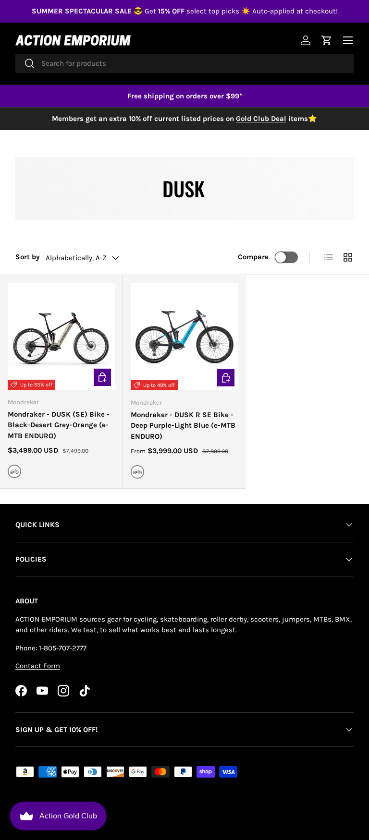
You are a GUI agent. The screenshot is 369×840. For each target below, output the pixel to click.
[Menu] (347, 40)
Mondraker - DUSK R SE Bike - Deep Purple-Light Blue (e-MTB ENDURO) (183, 425)
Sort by (27, 256)
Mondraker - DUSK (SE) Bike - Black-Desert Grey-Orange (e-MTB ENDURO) (59, 425)
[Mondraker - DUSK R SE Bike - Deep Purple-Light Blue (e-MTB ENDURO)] (184, 336)
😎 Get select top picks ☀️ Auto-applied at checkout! (185, 11)
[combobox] (184, 63)
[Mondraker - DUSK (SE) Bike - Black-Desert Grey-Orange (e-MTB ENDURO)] (61, 336)
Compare (253, 256)
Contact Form (37, 665)
